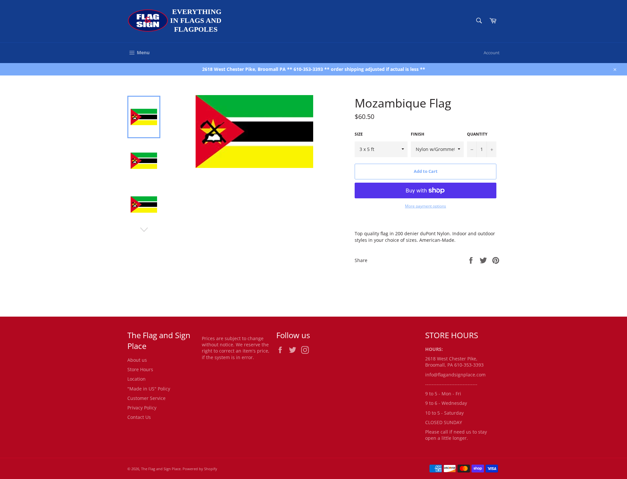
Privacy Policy (141, 408)
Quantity (477, 134)
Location (136, 379)
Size (359, 134)
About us (137, 360)
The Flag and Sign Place (161, 468)
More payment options (425, 206)
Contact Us (139, 417)
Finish (417, 134)
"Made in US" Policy (148, 389)
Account (492, 53)
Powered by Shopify (200, 468)
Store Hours (140, 369)
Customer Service (146, 398)
